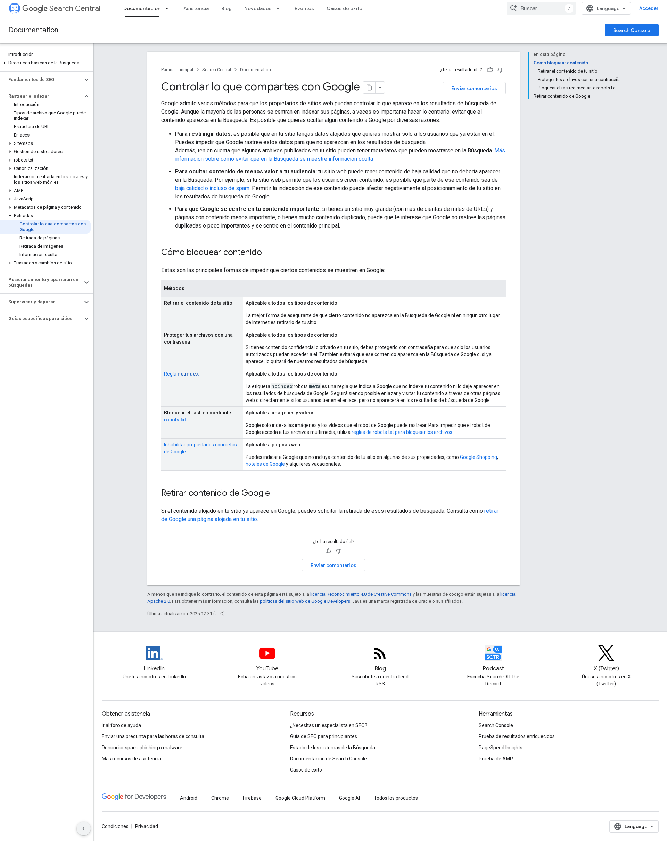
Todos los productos (396, 798)
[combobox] (541, 8)
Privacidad (146, 826)
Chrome (220, 798)
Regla (181, 374)
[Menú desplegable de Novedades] (280, 8)
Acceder (649, 8)
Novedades (258, 8)
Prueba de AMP (496, 758)
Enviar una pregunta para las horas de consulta (153, 736)
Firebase (252, 798)
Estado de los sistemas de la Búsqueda (332, 747)
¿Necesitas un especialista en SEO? (328, 725)
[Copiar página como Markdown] (369, 87)
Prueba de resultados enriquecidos (517, 736)
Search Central (74, 8)
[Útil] (490, 70)
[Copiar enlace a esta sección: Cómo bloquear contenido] (269, 253)
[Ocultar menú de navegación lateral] (84, 828)
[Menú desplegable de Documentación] (168, 8)
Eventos (304, 8)
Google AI (349, 798)
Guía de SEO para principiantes (323, 736)
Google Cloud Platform (300, 798)
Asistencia (196, 8)
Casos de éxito (344, 8)
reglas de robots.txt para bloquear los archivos (402, 432)
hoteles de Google (265, 464)
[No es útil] (500, 70)
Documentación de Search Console (328, 758)
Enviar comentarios (474, 88)
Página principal (177, 69)
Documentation (33, 30)
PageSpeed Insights (500, 747)
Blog (226, 8)
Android (188, 798)
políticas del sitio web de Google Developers (305, 601)
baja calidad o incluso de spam (212, 188)
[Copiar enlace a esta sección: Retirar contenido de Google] (277, 493)
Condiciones (115, 826)
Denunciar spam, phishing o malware (142, 747)
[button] (45, 63)
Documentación (141, 8)
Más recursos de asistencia (131, 758)
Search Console (631, 30)
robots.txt (175, 419)
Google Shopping (478, 457)
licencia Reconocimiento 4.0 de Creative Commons (361, 594)
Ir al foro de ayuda (121, 725)
